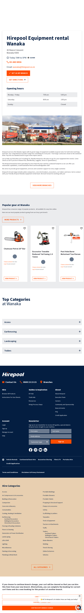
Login (4, 425)
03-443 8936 (15, 62)
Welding (45, 544)
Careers (57, 401)
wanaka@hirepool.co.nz (24, 67)
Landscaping (10, 341)
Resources (32, 401)
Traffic (45, 528)
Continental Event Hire (28, 459)
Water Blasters (48, 540)
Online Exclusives (48, 551)
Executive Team (60, 397)
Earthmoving (10, 331)
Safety (45, 510)
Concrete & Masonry (9, 506)
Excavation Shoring (45, 459)
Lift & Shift (5, 540)
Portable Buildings (49, 492)
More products (11, 219)
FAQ (56, 412)
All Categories (41, 567)
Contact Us (10, 382)
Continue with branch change (42, 608)
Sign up (4, 428)
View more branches (42, 185)
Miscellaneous (6, 548)
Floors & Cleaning (8, 530)
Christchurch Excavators (12, 523)
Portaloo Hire (68, 459)
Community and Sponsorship (64, 404)
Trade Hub (32, 397)
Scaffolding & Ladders (50, 513)
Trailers (7, 350)
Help (3, 436)
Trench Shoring (48, 548)
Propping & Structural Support (53, 503)
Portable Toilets (48, 499)
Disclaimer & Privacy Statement (33, 472)
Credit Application (61, 415)
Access (7, 322)
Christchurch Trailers (51, 537)
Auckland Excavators (11, 519)
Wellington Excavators (11, 521)
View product (10, 278)
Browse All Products (8, 394)
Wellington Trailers (51, 535)
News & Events (60, 408)
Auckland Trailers (50, 533)
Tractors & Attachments (50, 524)
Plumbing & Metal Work (9, 555)
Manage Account (7, 432)
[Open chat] (78, 607)
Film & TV (57, 459)
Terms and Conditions (10, 472)
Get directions (16, 79)
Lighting (4, 544)
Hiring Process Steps (36, 404)
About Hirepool (60, 394)
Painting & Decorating (9, 551)
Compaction (6, 503)
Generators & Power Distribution (13, 533)
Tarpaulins (46, 517)
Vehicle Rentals (11, 459)
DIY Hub (31, 394)
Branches (47, 382)
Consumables (6, 510)
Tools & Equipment (49, 521)
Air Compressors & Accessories (12, 495)
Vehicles (45, 555)
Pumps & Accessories (50, 506)
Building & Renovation (9, 499)
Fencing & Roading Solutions (11, 526)
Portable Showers (49, 495)
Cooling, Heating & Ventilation (11, 513)
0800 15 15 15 (30, 382)
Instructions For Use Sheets (11, 397)
